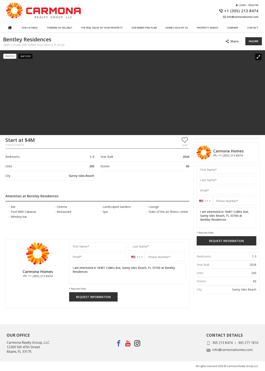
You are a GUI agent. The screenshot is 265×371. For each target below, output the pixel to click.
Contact (252, 27)
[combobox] (137, 257)
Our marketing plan (144, 27)
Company (232, 27)
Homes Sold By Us (177, 27)
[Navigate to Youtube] (128, 343)
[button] (184, 141)
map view (25, 56)
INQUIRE (253, 41)
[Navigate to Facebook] (118, 343)
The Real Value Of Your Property (102, 27)
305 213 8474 (222, 342)
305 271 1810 (248, 342)
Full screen (258, 57)
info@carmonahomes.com (232, 349)
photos (9, 56)
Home (10, 27)
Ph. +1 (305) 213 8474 (38, 276)
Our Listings (30, 27)
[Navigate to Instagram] (137, 343)
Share (234, 41)
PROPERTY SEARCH (207, 27)
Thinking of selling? (59, 27)
